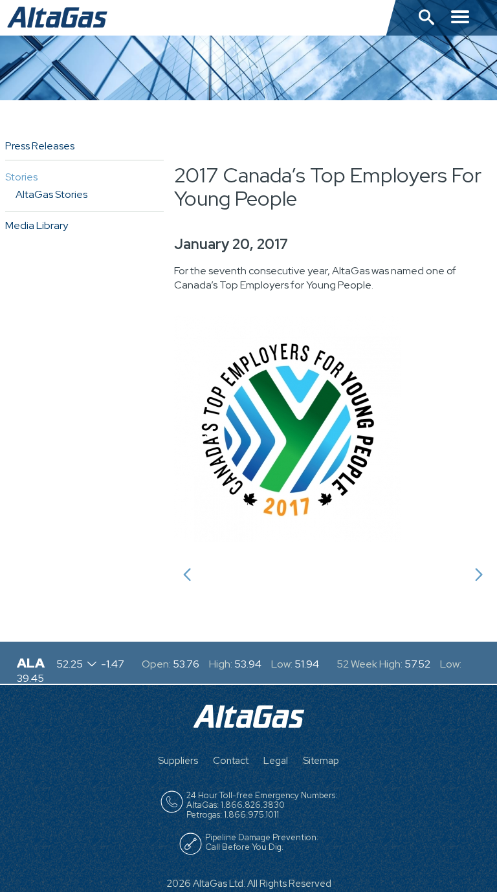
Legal (275, 760)
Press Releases (39, 146)
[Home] (249, 724)
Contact (230, 760)
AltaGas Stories (51, 194)
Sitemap (321, 760)
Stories (21, 177)
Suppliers (178, 760)
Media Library (36, 225)
